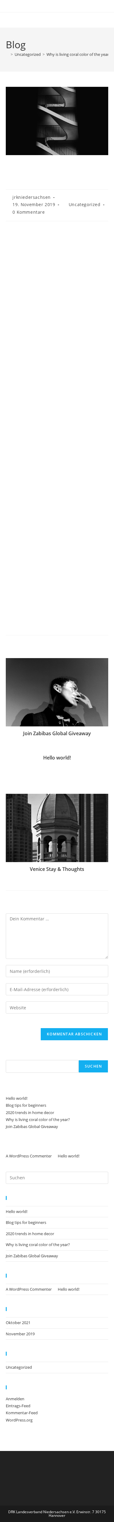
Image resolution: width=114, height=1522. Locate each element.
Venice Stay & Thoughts (57, 869)
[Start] (7, 54)
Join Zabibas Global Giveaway (57, 733)
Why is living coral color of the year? (79, 54)
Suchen (13, 1056)
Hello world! (57, 757)
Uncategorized (85, 204)
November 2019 (20, 1334)
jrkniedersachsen (31, 197)
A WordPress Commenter (29, 1156)
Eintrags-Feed (18, 1405)
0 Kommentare (28, 212)
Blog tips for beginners (26, 1105)
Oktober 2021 (18, 1322)
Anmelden (15, 1398)
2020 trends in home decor (30, 1112)
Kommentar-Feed (22, 1412)
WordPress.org (19, 1420)
